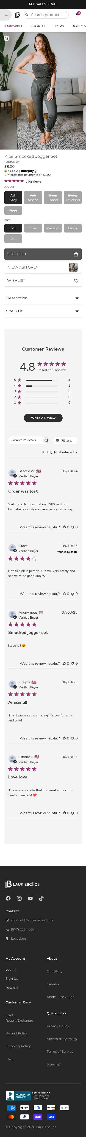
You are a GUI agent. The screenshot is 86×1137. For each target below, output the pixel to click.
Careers (53, 984)
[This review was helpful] (64, 527)
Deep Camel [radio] (53, 197)
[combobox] (46, 15)
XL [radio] (13, 239)
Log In (11, 969)
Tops (59, 26)
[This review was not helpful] (72, 527)
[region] (42, 381)
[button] (77, 14)
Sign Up (12, 979)
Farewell (13, 26)
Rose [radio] (13, 210)
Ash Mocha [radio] (33, 197)
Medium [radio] (53, 228)
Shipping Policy (18, 1046)
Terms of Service (60, 1051)
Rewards (12, 988)
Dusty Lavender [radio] (73, 197)
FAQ (9, 1059)
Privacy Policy (58, 1026)
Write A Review (43, 418)
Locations (19, 938)
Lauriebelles (46, 1127)
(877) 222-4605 (22, 929)
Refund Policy (17, 1033)
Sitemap (53, 1064)
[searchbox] (25, 440)
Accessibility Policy (62, 1039)
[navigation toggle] (8, 15)
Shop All (39, 26)
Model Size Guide (60, 997)
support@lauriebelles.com (32, 920)
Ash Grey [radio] (13, 197)
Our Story (54, 971)
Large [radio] (72, 228)
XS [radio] (13, 228)
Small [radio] (33, 228)
